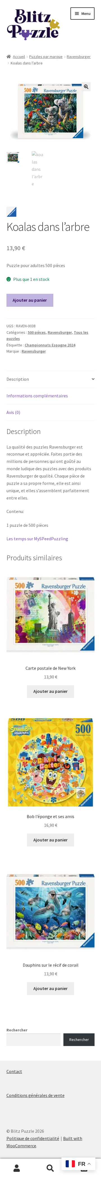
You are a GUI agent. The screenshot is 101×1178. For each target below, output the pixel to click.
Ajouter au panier (30, 300)
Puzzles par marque (46, 56)
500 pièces (37, 332)
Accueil (19, 56)
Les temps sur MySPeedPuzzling (37, 538)
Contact (14, 1071)
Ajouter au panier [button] (50, 691)
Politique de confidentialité (32, 1138)
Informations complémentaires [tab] (37, 395)
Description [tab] (17, 379)
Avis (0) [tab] (13, 412)
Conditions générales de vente (35, 1095)
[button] (86, 86)
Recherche (50, 1168)
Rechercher (16, 1030)
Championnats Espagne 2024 (50, 345)
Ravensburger (79, 56)
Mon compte (17, 1168)
